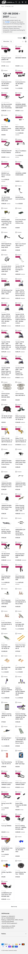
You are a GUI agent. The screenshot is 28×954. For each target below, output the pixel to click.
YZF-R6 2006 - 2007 (9, 6)
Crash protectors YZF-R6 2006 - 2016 (20, 83)
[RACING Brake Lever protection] (20, 190)
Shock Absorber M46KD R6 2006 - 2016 (20, 577)
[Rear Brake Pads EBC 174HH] (6, 660)
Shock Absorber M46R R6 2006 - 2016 (20, 555)
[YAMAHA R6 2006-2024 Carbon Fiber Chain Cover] (20, 476)
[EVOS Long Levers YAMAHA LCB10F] (20, 776)
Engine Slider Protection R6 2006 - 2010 (20, 805)
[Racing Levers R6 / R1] (6, 796)
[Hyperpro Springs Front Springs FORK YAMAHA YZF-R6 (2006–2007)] (20, 707)
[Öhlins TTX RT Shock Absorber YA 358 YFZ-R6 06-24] (20, 431)
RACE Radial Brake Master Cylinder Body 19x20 (6, 245)
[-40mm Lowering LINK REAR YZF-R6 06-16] (6, 707)
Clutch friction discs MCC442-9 (20, 394)
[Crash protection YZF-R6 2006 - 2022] (20, 841)
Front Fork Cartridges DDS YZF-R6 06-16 (5, 646)
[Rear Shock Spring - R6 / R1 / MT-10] (6, 755)
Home (2, 6)
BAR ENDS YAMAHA (20, 58)
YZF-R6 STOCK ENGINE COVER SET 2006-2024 (6, 198)
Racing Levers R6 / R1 (6, 804)
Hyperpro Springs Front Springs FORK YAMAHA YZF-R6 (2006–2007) (20, 716)
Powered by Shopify (13, 950)
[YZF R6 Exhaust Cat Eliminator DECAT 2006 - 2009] (6, 283)
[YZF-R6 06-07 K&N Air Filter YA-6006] (6, 409)
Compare (20, 38)
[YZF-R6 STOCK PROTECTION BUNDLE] (6, 547)
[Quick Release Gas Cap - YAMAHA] (20, 865)
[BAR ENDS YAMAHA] (20, 51)
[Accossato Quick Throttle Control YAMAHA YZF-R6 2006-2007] (6, 259)
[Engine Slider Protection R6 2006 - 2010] (20, 796)
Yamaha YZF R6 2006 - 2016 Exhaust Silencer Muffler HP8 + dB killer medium (6, 345)
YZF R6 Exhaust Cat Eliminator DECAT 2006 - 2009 (6, 291)
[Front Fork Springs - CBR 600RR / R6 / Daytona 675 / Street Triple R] (20, 731)
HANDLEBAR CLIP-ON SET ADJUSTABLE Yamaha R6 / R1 (20, 532)
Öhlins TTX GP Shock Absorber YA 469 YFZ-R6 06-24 (6, 440)
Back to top (14, 906)
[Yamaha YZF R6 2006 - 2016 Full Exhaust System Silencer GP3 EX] (20, 283)
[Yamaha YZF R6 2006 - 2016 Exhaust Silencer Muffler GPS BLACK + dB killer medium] (20, 335)
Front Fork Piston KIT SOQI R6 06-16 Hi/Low (6, 624)
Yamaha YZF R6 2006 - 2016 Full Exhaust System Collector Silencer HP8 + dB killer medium (6, 319)
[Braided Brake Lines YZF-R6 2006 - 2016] (6, 841)
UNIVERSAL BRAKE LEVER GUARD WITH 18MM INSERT (20, 106)
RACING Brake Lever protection (20, 198)
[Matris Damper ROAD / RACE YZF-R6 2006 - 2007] (20, 120)
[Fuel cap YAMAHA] (6, 819)
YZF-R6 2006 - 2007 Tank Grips (20, 762)
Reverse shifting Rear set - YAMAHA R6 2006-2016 (20, 827)
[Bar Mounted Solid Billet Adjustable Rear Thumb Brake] (6, 97)
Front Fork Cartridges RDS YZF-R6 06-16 (19, 624)
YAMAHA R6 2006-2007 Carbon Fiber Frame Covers (6, 462)
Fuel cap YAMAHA (6, 825)
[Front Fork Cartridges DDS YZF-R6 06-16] (6, 638)
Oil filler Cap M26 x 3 (6, 873)
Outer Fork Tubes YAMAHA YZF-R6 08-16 (20, 646)
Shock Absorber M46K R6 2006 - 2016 (6, 577)
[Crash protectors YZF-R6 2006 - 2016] (20, 75)
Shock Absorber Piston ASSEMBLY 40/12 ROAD (6, 601)
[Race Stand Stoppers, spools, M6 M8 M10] (6, 120)
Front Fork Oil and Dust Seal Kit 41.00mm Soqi (20, 221)
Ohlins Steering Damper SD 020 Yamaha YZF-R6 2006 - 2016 (19, 508)
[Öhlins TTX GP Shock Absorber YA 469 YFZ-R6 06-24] (6, 431)
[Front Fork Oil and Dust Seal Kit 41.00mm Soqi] (20, 213)
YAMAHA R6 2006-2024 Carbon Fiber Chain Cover (20, 484)
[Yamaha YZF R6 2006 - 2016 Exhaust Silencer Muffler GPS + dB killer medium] (6, 361)
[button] (22, 2)
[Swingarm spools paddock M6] (6, 51)
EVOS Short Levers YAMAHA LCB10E (6, 783)
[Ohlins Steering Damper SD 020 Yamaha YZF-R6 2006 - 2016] (20, 498)
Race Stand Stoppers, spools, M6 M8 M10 (6, 128)
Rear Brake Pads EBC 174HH (5, 668)
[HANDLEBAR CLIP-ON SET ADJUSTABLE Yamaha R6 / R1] (20, 523)
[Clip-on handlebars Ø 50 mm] (20, 144)
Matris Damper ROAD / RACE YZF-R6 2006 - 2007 (20, 128)
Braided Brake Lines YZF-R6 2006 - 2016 (6, 849)
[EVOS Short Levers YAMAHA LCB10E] (6, 776)
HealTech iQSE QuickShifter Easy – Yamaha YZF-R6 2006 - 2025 (6, 222)
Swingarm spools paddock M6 (6, 58)
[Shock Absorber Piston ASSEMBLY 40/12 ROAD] (6, 593)
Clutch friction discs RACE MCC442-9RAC (5, 395)
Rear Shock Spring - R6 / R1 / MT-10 (6, 762)
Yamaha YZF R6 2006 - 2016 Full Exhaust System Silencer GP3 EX (20, 292)
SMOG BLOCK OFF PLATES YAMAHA (6, 151)
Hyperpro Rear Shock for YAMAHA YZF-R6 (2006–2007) (6, 690)
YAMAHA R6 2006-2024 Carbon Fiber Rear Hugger (6, 507)
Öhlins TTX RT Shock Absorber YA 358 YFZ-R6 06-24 (20, 440)
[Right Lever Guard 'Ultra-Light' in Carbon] (20, 237)
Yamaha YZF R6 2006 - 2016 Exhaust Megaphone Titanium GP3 (19, 371)
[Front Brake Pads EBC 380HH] (20, 660)
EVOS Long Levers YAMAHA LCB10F (20, 783)
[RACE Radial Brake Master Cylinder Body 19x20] (6, 237)
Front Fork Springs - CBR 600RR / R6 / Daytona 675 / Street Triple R (20, 740)
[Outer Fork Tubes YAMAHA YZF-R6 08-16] (20, 638)
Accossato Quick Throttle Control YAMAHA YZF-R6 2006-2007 (6, 268)
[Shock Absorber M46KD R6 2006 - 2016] (20, 569)
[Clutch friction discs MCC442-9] (20, 387)
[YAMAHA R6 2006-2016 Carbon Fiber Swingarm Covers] (6, 476)
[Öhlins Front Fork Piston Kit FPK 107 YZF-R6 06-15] (20, 409)
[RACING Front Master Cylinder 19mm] (6, 166)
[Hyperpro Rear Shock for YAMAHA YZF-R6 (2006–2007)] (6, 681)
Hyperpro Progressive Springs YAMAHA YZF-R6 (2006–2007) (20, 691)
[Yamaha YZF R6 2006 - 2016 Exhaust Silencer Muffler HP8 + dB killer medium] (6, 335)
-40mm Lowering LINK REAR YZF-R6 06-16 (6, 715)
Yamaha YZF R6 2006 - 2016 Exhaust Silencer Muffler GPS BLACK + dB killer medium (20, 345)
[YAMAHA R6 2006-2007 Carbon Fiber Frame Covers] (6, 454)
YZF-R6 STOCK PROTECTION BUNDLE (5, 555)
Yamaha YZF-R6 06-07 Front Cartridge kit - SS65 (19, 268)
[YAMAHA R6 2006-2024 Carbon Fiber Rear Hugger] (6, 498)
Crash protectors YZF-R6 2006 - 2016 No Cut (6, 83)
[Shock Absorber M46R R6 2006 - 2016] (20, 547)
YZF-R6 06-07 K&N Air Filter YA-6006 (6, 416)
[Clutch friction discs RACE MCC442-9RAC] (6, 387)
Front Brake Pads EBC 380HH (20, 668)
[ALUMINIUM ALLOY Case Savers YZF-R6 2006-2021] (6, 886)
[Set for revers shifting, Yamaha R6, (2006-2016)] (6, 523)
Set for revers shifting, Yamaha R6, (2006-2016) (6, 531)
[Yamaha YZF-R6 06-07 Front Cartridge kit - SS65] (20, 259)
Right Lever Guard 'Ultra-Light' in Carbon (20, 245)
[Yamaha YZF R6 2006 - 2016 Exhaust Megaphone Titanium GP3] (20, 361)
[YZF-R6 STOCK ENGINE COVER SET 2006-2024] (6, 190)
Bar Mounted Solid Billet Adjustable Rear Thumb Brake (6, 106)
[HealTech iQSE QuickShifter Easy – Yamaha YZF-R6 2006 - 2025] (6, 213)
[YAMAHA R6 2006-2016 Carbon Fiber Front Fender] (20, 454)
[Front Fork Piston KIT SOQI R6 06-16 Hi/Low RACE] (20, 593)
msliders (6, 950)
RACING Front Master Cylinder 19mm (6, 174)
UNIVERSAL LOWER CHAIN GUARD (20, 174)
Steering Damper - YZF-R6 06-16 (6, 738)
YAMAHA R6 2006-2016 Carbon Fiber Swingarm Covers (6, 484)
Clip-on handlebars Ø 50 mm (20, 151)
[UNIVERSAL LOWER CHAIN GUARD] (20, 166)
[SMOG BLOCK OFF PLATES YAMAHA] (6, 144)
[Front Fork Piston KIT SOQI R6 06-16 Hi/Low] (6, 616)
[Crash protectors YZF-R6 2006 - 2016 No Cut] (6, 75)
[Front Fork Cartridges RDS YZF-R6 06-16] (20, 616)
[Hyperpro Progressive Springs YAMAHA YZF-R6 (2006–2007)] (20, 681)
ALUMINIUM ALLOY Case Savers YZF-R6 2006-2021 (6, 894)
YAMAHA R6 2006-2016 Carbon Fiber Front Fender (20, 462)
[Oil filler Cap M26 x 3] (6, 865)
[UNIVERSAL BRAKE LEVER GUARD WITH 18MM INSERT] (20, 97)
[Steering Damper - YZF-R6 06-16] (6, 731)
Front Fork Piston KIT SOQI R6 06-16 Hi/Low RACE (20, 601)
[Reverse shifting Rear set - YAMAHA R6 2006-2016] (20, 819)
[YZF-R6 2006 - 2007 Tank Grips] (20, 755)
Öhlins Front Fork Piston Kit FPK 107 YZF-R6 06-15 (20, 417)
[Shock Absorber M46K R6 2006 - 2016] (6, 569)
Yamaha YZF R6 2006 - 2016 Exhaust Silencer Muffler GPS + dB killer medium (6, 371)
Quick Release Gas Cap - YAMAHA (20, 873)
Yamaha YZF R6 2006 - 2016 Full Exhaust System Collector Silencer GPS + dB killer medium (20, 319)
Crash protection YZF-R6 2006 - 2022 (20, 849)
